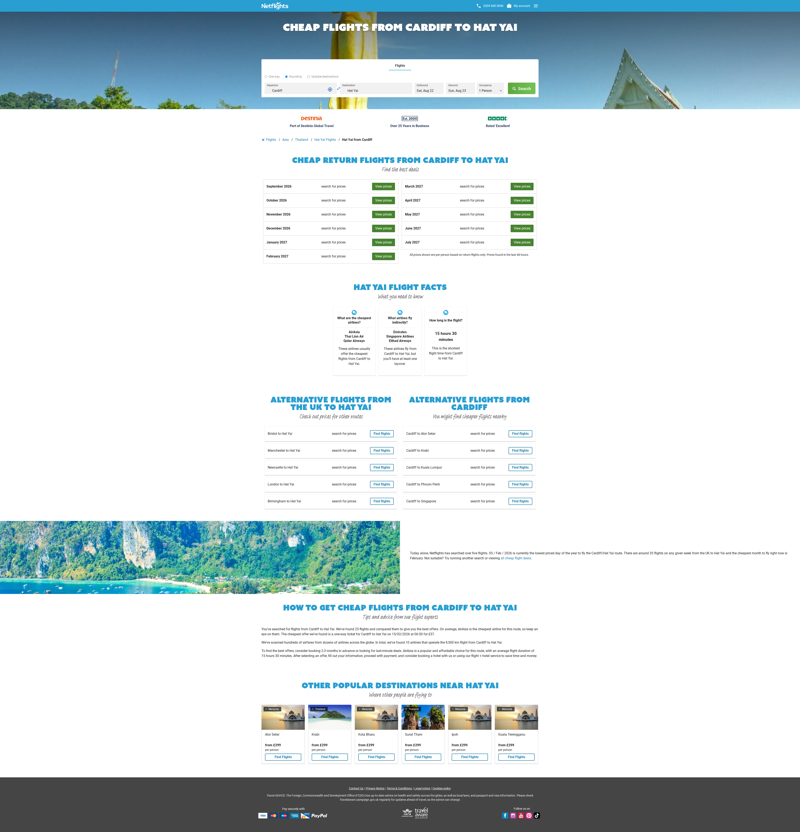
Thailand (302, 140)
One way (274, 76)
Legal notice (422, 788)
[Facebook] (505, 815)
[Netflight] (275, 5)
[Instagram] (513, 815)
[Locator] (330, 89)
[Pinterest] (529, 815)
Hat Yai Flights (325, 140)
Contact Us (356, 788)
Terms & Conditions (399, 788)
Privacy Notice (375, 788)
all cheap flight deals (516, 558)
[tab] (400, 65)
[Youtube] (521, 815)
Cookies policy (441, 788)
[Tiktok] (537, 815)
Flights (271, 140)
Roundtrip (295, 76)
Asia (286, 140)
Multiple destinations (324, 76)
